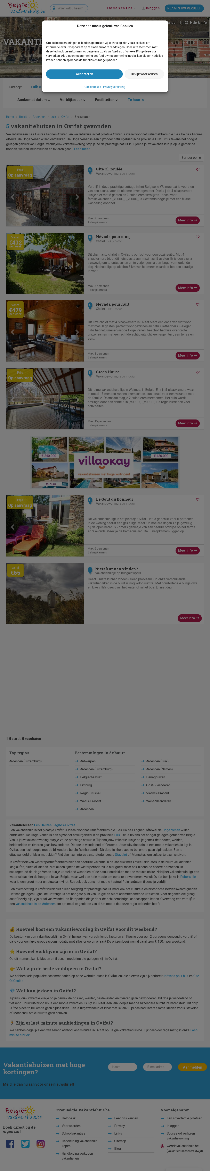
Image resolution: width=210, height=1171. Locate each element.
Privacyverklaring (114, 86)
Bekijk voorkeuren (144, 74)
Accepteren (84, 74)
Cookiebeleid (92, 86)
